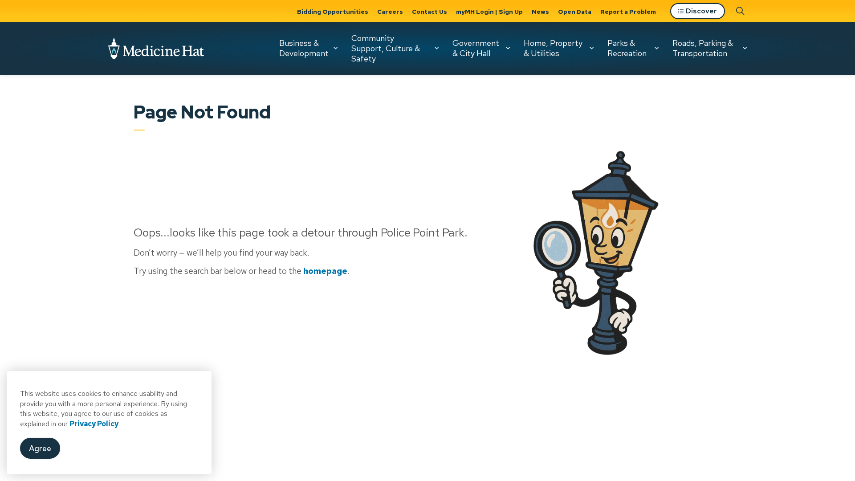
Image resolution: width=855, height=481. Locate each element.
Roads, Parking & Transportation (702, 48)
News (540, 12)
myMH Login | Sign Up (489, 12)
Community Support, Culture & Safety (385, 48)
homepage (325, 271)
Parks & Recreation (627, 48)
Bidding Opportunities (332, 12)
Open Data (574, 12)
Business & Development (304, 48)
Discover (701, 11)
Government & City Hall (475, 48)
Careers (390, 12)
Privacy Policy (93, 423)
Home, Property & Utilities (553, 48)
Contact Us (429, 12)
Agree (40, 448)
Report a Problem (628, 12)
